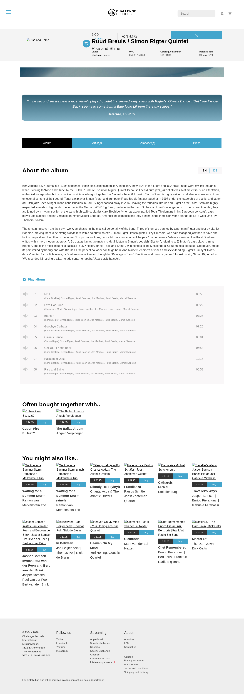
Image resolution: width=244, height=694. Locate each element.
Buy (197, 35)
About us (129, 639)
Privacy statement (134, 660)
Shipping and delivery (136, 672)
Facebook (62, 643)
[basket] (230, 13)
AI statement (131, 664)
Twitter (60, 639)
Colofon (128, 656)
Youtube (61, 646)
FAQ (126, 643)
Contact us (130, 646)
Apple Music (97, 639)
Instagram (62, 650)
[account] (222, 13)
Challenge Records (101, 55)
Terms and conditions (136, 668)
